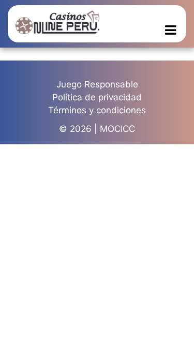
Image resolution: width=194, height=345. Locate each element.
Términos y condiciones (97, 110)
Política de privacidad (97, 97)
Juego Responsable (97, 84)
